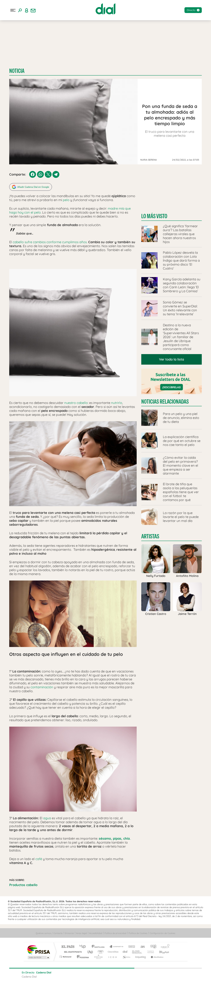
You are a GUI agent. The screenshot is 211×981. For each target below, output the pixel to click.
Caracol (164, 947)
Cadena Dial (125, 952)
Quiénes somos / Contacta (49, 933)
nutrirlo (116, 403)
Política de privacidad (115, 933)
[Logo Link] (105, 8)
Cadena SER (131, 947)
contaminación (41, 687)
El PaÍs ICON (112, 957)
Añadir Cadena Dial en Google (33, 187)
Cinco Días (112, 952)
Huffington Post (72, 952)
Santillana (99, 947)
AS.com (141, 947)
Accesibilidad (95, 933)
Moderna (82, 957)
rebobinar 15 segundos (95, 974)
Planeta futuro (149, 952)
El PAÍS (67, 947)
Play (105, 974)
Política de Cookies (138, 933)
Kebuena (161, 952)
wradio (100, 952)
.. (115, 838)
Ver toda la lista (171, 359)
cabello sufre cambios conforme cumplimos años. (50, 242)
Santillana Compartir (116, 947)
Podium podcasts (98, 957)
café (38, 859)
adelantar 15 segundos (115, 974)
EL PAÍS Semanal (137, 952)
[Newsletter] (33, 10)
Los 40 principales (83, 947)
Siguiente (124, 974)
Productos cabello (23, 885)
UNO (90, 952)
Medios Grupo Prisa (38, 957)
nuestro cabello (75, 403)
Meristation (156, 957)
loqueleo (140, 957)
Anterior (86, 974)
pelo (66, 200)
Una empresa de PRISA (38, 949)
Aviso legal (81, 933)
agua (47, 818)
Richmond (65, 957)
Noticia (16, 71)
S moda (126, 957)
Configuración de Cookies (162, 933)
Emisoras (69, 933)
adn (152, 947)
